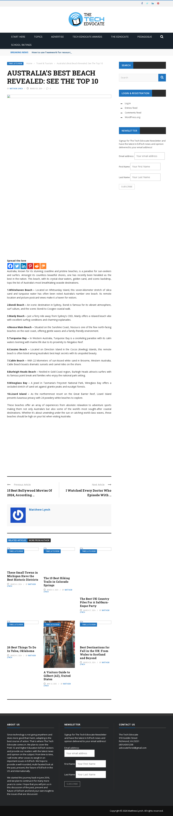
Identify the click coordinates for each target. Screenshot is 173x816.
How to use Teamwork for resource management (60, 52)
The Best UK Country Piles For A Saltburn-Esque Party (94, 602)
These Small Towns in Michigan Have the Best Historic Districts (22, 576)
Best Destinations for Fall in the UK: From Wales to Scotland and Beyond (94, 653)
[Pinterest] (30, 266)
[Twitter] (17, 266)
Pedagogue (144, 36)
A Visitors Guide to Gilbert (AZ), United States (57, 675)
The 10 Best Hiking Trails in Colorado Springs (57, 581)
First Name (124, 166)
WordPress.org (132, 117)
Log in (128, 103)
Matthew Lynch (16, 88)
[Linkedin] (24, 266)
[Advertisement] (59, 445)
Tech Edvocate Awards (87, 36)
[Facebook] (10, 266)
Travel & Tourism (15, 63)
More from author (39, 540)
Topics (38, 36)
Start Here (18, 36)
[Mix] (43, 266)
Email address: (126, 156)
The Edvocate (120, 36)
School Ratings (21, 44)
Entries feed (131, 107)
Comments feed (133, 112)
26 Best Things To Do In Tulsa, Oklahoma (21, 649)
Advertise (57, 36)
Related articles (17, 540)
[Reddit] (37, 266)
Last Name (124, 177)
